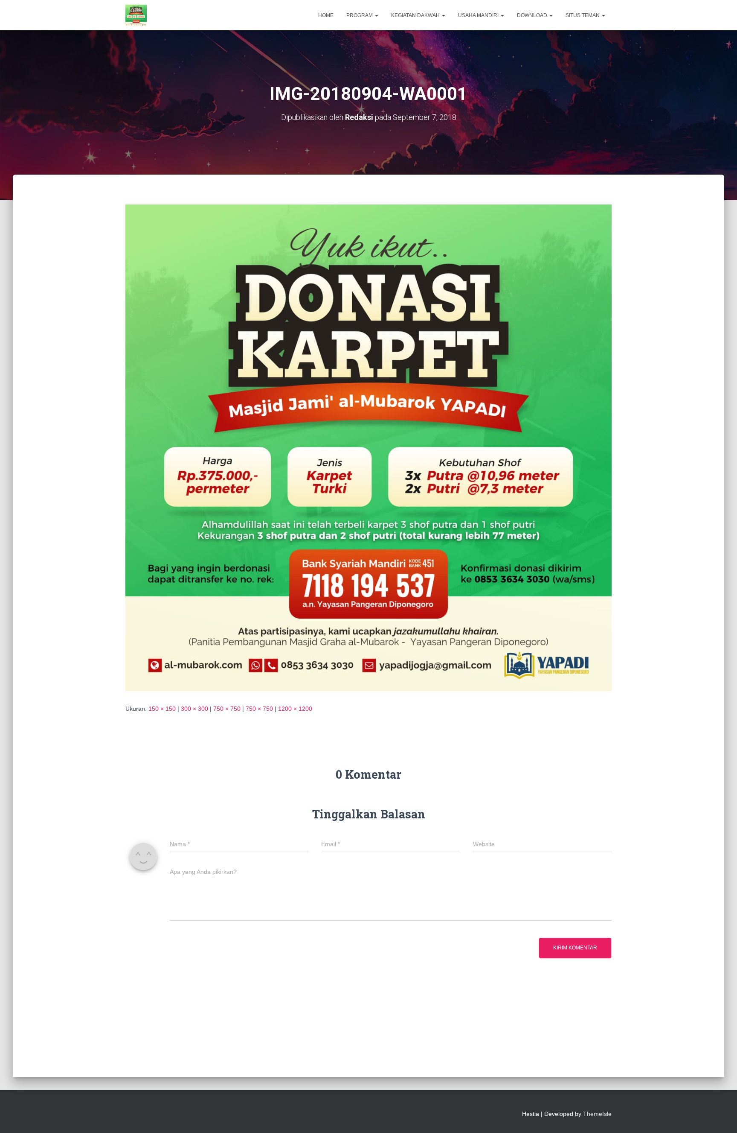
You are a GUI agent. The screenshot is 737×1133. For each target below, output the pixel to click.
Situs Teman (583, 15)
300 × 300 (194, 708)
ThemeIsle (597, 1113)
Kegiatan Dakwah (416, 15)
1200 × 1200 (295, 708)
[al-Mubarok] (136, 15)
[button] (376, 15)
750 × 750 (227, 708)
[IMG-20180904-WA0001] (368, 447)
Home (326, 15)
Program (360, 15)
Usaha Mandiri (479, 15)
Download (532, 15)
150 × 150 (162, 708)
